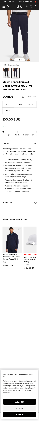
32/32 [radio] (8, 104)
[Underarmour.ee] (19, 6)
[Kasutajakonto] (27, 6)
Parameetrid (7, 203)
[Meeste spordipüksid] (2, 65)
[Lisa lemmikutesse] (19, 229)
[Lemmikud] (31, 6)
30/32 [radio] (8, 111)
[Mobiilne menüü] (3, 6)
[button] (19, 59)
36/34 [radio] (30, 104)
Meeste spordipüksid (11, 65)
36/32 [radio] (19, 104)
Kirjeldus (5, 144)
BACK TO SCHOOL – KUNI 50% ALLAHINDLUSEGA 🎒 (19, 2)
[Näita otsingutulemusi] (8, 6)
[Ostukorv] (35, 6)
